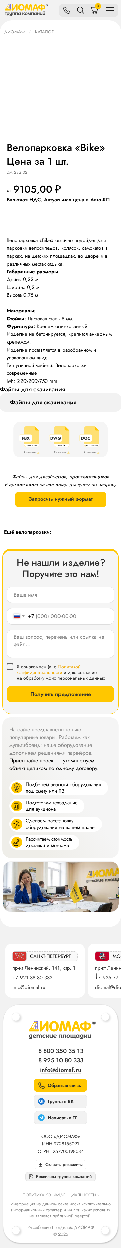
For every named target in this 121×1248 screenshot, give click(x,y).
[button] (60, 1176)
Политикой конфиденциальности (49, 669)
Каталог (44, 32)
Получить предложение (60, 694)
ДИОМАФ (14, 32)
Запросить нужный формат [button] (61, 499)
